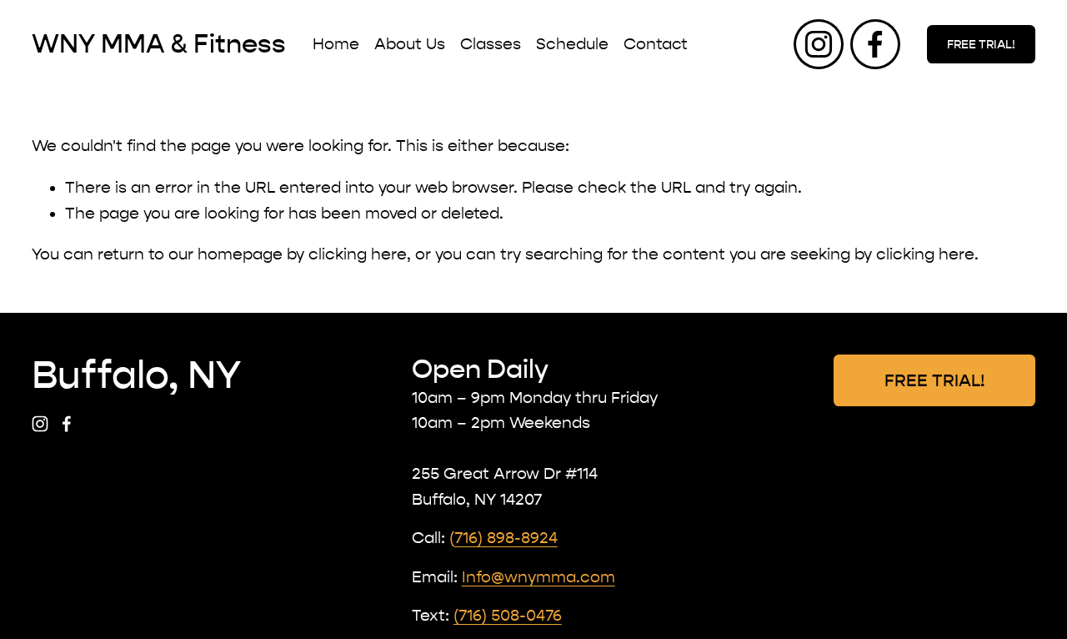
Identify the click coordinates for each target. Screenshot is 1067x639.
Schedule (572, 44)
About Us (409, 44)
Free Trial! (981, 45)
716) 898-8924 (506, 538)
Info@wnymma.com (538, 577)
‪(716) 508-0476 (507, 615)
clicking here (357, 254)
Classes (490, 44)
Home (336, 44)
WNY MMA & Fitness (159, 43)
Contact (656, 44)
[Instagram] (819, 44)
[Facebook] (875, 44)
